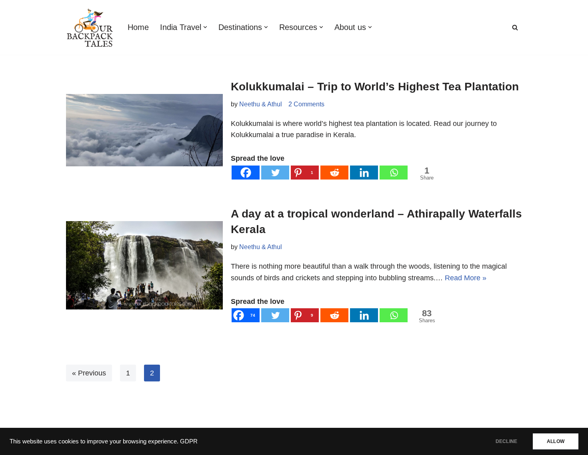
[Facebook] (246, 173)
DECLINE (506, 441)
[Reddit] (334, 173)
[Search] (515, 27)
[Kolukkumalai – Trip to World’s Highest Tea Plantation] (144, 130)
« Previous (89, 373)
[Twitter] (275, 173)
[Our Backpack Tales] (90, 27)
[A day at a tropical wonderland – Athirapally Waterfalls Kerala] (144, 265)
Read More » (465, 278)
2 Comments (306, 104)
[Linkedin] (364, 173)
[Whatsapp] (394, 173)
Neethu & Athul (260, 104)
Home (138, 27)
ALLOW (555, 441)
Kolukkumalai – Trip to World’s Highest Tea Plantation (375, 86)
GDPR (189, 441)
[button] (205, 27)
